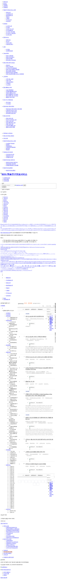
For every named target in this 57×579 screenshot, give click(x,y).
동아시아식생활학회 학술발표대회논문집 (13, 362)
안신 (30, 421)
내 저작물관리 (9, 30)
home (4, 298)
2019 (12, 473)
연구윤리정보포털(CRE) (12, 546)
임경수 (41, 421)
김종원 (30, 371)
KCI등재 (13, 346)
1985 (12, 508)
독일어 (5, 205)
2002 (12, 495)
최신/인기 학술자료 (8, 99)
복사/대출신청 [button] (39, 402)
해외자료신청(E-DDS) (8, 106)
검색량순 (8, 313)
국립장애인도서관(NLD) (12, 542)
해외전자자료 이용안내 (9, 159)
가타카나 (5, 198)
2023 (12, 467)
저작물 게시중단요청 (8, 557)
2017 (12, 476)
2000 (12, 498)
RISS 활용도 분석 (7, 87)
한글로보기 (40, 309)
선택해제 (3, 305)
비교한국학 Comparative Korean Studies (13, 431)
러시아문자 (6, 216)
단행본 (7, 18)
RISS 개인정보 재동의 (8, 135)
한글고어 (5, 201)
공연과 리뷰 (42, 359)
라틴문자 (5, 214)
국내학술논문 (9, 14)
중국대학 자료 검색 (11, 113)
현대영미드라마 (48, 398)
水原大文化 (13, 413)
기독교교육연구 (30, 340)
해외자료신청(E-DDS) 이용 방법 (14, 108)
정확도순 (48, 309)
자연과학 (13, 454)
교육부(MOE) (9, 540)
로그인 (5, 3)
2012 (12, 483)
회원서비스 (6, 37)
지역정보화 (13, 397)
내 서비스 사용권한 (11, 33)
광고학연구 (13, 368)
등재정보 (8, 345)
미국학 (12, 384)
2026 (12, 466)
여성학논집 (13, 403)
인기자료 (8, 103)
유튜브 (5, 575)
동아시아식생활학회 (40, 371)
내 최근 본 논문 (10, 29)
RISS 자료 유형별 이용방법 (12, 69)
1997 (12, 502)
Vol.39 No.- (48, 443)
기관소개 (5, 554)
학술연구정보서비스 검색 (9, 10)
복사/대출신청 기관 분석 (12, 95)
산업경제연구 (45, 454)
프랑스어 (5, 204)
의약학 (12, 462)
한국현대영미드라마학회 (35, 398)
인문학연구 (13, 422)
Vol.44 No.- (48, 466)
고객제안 (8, 83)
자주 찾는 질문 (9, 79)
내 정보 (8, 49)
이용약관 (5, 550)
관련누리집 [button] (6, 526)
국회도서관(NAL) (10, 544)
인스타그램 (6, 573)
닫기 (2, 271)
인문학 (13, 452)
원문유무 (8, 316)
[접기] (55, 330)
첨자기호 (5, 213)
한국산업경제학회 (34, 454)
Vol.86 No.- (46, 383)
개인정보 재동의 (7, 553)
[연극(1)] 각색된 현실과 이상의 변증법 (36, 464)
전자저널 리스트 (10, 154)
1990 (12, 506)
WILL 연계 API (9, 121)
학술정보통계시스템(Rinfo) (12, 529)
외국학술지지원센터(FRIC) (12, 530)
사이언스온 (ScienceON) (12, 547)
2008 (12, 488)
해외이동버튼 (4, 577)
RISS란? (8, 65)
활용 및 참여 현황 (10, 127)
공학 (12, 457)
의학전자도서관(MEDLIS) (12, 537)
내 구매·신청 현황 (10, 31)
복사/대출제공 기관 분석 (12, 94)
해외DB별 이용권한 (11, 163)
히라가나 (5, 197)
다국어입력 (6, 180)
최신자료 (8, 102)
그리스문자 (6, 202)
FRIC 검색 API (9, 124)
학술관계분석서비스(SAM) (12, 531)
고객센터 (5, 5)
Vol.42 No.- (48, 359)
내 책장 (8, 27)
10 (23, 463)
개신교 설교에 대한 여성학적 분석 (35, 316)
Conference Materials (11, 147)
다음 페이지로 (34, 484)
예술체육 (13, 460)
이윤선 (44, 421)
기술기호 (5, 211)
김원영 (32, 421)
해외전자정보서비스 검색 (9, 141)
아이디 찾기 (9, 42)
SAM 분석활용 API (10, 125)
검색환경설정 (9, 50)
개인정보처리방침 (7, 551)
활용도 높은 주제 (10, 97)
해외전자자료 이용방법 (12, 72)
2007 (12, 490)
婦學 (12, 405)
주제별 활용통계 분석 (11, 91)
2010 (12, 485)
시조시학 (13, 353)
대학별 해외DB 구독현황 (12, 165)
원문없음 (13, 319)
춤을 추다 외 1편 (30, 381)
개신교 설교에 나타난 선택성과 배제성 (36, 336)
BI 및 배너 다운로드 (11, 60)
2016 (12, 477)
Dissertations (9, 145)
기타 (12, 451)
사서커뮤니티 (9, 533)
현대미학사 (32, 359)
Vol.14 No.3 (29, 455)
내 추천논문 (9, 26)
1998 (12, 501)
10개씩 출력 (49, 479)
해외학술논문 (9, 15)
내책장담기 (33, 309)
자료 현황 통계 (9, 90)
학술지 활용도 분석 (11, 92)
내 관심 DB (9, 34)
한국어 (13, 510)
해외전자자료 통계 (8, 167)
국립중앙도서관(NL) (11, 543)
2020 (12, 472)
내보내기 (27, 309)
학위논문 (8, 12)
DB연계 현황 (9, 58)
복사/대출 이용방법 (11, 71)
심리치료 (13, 442)
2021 (12, 470)
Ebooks (7, 144)
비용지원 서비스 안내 (11, 110)
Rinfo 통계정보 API (10, 122)
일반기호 (5, 218)
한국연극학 (13, 409)
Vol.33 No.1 (29, 399)
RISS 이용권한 (9, 66)
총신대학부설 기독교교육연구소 (37, 339)
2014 (12, 480)
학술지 (7, 16)
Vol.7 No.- (29, 320)
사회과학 (13, 456)
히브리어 (5, 207)
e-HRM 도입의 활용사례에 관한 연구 (35, 451)
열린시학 (13, 399)
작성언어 (8, 509)
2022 (12, 469)
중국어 (5, 200)
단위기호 (5, 217)
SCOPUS (13, 351)
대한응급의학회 (30, 422)
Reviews (8, 148)
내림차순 (48, 311)
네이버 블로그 (6, 572)
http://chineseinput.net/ (5, 232)
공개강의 (8, 21)
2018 (12, 474)
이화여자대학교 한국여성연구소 (37, 318)
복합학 (12, 463)
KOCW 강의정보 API (11, 119)
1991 (12, 505)
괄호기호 (5, 208)
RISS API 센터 (6, 115)
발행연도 (8, 465)
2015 (12, 479)
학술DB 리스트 (10, 155)
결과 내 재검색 (5, 189)
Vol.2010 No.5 (49, 373)
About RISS (6, 53)
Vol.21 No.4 (50, 422)
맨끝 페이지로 (37, 484)
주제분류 (8, 449)
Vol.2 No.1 (37, 340)
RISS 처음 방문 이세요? (9, 62)
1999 (12, 499)
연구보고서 (9, 19)
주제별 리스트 (9, 157)
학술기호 (5, 210)
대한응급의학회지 (42, 422)
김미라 (33, 371)
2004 (12, 492)
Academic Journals (10, 143)
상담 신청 (8, 80)
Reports (8, 149)
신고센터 (8, 84)
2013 (12, 481)
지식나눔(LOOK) (10, 536)
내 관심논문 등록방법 (11, 68)
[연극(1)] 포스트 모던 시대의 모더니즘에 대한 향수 (39, 357)
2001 (12, 497)
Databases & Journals (8, 152)
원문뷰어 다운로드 (8, 133)
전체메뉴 (5, 7)
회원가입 (5, 1)
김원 (38, 421)
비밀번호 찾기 (9, 44)
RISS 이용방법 (9, 55)
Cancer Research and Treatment (12, 419)
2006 (12, 491)
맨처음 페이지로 (19, 481)
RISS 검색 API (9, 118)
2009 (12, 487)
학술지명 (8, 352)
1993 (12, 503)
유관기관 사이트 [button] (7, 539)
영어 (12, 512)
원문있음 (13, 317)
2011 (12, 484)
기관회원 (8, 534)
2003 (12, 494)
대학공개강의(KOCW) (11, 527)
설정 (4, 46)
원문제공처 (9, 320)
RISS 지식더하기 (10, 57)
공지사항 (5, 138)
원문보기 (32, 323)
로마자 (5, 220)
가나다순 (8, 314)
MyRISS (5, 4)
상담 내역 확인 (9, 82)
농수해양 (13, 459)
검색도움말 (6, 179)
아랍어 (5, 221)
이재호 (35, 421)
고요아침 (32, 383)
